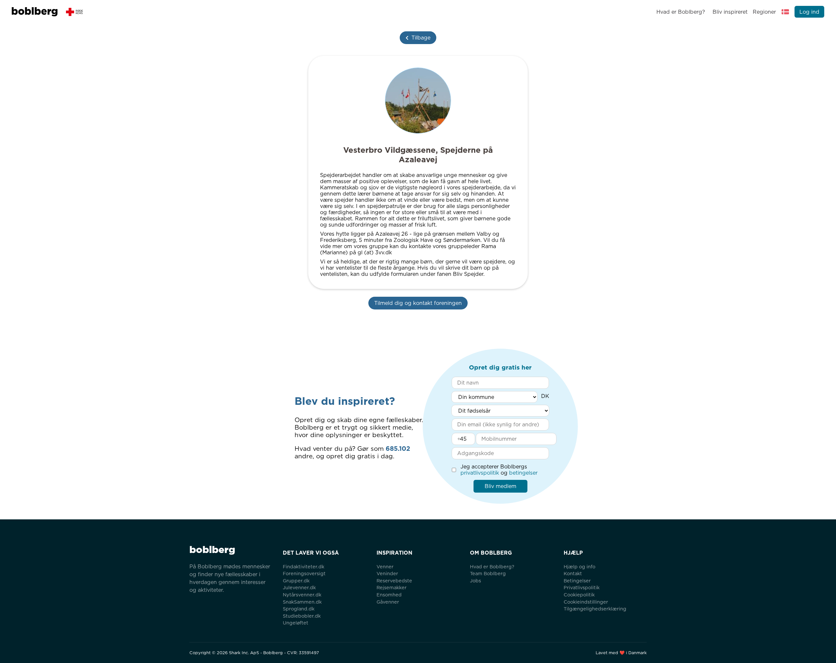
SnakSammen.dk (302, 602)
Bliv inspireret (730, 12)
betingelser (523, 473)
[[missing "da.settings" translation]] (785, 11)
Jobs (475, 580)
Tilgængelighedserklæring (595, 608)
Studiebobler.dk (302, 616)
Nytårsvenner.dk (302, 594)
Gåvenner (388, 602)
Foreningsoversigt (304, 573)
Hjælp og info (579, 566)
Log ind (809, 12)
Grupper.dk (296, 580)
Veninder (387, 573)
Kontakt (573, 573)
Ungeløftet (295, 622)
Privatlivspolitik (582, 587)
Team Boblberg (488, 573)
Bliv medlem (500, 486)
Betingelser (577, 580)
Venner (385, 566)
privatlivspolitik (479, 473)
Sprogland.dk (298, 608)
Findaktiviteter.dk (303, 566)
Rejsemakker (392, 587)
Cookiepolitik (579, 594)
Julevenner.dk (299, 587)
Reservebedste (394, 580)
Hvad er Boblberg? (680, 12)
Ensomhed (389, 594)
